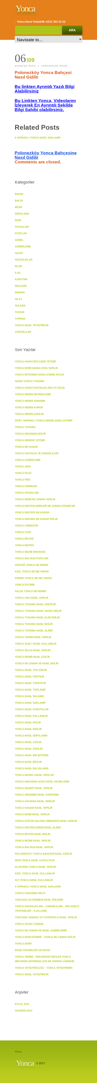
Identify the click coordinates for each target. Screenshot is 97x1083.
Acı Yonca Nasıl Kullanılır (34, 880)
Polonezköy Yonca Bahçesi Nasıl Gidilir (43, 853)
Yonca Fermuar (26, 486)
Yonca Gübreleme (27, 460)
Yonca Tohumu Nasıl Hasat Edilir (38, 611)
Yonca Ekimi (23, 943)
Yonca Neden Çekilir (29, 414)
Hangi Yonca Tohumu (29, 381)
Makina (20, 292)
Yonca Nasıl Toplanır (30, 689)
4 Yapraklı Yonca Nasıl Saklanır (37, 137)
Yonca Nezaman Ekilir (30, 433)
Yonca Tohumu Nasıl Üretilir (35, 604)
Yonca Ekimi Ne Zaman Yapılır (35, 499)
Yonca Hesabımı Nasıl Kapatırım (37, 794)
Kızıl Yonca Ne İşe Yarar (32, 571)
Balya (19, 200)
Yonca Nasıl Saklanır (30, 702)
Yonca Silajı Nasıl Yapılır (33, 650)
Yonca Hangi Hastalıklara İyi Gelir (40, 387)
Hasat (19, 253)
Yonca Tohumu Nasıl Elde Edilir (37, 617)
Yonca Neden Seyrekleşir (33, 394)
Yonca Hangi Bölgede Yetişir (35, 361)
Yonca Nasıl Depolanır (31, 735)
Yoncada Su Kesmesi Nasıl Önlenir (39, 899)
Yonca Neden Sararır (30, 400)
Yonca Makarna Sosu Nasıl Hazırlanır (42, 781)
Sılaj (18, 299)
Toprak (20, 318)
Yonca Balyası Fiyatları (31, 558)
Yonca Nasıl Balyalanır (31, 768)
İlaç (18, 272)
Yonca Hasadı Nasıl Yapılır (33, 807)
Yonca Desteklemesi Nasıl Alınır (38, 827)
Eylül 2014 (22, 1004)
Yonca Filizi (23, 473)
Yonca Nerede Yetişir (30, 440)
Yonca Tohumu (25, 427)
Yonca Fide (22, 479)
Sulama (20, 305)
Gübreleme (23, 246)
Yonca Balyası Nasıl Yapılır (34, 847)
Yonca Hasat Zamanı (29, 924)
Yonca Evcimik (25, 584)
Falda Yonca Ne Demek (30, 591)
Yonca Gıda (23, 466)
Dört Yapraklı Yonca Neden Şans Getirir (43, 420)
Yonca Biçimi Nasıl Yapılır (33, 840)
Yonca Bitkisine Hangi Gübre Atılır (39, 374)
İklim (18, 266)
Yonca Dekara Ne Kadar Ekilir (36, 519)
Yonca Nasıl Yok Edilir (31, 670)
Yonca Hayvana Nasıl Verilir (35, 801)
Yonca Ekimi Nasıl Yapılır (32, 814)
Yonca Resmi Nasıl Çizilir (32, 656)
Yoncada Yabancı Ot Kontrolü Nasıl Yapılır (46, 917)
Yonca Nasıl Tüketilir (30, 683)
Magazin (21, 285)
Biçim (18, 207)
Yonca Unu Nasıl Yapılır (31, 597)
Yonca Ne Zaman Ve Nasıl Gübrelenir (41, 930)
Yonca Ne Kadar (26, 446)
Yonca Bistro (24, 545)
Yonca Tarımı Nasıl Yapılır (33, 637)
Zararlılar (23, 331)
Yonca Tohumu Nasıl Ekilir (34, 624)
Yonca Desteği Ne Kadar (32, 512)
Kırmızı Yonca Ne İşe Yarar (33, 578)
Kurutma (21, 279)
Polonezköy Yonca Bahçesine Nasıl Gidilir (46, 155)
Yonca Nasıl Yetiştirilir (31, 325)
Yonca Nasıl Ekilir (28, 722)
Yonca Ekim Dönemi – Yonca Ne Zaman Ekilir (45, 937)
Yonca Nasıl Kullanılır (31, 716)
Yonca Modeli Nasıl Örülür (34, 775)
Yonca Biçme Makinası (30, 551)
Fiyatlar (21, 233)
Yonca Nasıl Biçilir (28, 761)
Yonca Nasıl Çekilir (29, 748)
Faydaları (22, 226)
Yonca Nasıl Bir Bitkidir (31, 755)
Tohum (19, 312)
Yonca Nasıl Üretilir (29, 676)
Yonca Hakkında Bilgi (30, 893)
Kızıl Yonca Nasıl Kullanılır (35, 873)
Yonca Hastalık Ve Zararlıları (36, 453)
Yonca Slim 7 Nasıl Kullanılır (35, 643)
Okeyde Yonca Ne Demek (31, 565)
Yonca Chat (23, 532)
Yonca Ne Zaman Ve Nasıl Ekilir (36, 663)
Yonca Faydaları (27, 492)
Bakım (19, 194)
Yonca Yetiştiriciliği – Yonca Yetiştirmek (44, 967)
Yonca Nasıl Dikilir (28, 729)
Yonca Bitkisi (24, 538)
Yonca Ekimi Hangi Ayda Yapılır (36, 368)
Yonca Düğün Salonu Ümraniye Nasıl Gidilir (46, 821)
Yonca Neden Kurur (29, 407)
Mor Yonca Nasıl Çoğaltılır (35, 860)
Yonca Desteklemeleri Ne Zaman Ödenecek (45, 505)
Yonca (25, 8)
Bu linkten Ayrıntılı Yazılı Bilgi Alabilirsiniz (44, 88)
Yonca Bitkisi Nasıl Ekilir (32, 834)
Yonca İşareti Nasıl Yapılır (34, 788)
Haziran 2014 (23, 1010)
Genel (19, 240)
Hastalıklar (23, 259)
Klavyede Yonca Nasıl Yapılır (35, 866)
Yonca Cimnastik (26, 525)
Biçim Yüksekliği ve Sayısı (32, 950)
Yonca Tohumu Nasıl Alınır (34, 630)
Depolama (22, 213)
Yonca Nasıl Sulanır (29, 696)
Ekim (18, 220)
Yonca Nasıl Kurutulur (31, 709)
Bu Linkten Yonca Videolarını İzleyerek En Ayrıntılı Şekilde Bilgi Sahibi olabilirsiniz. (45, 105)
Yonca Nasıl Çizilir (28, 742)
